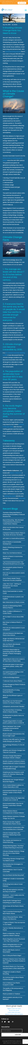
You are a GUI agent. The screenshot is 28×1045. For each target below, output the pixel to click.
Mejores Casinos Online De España (14, 1014)
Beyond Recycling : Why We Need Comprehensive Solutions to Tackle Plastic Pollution (13, 522)
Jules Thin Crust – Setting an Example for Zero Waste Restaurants (12, 586)
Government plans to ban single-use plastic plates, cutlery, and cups (13, 666)
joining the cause (10, 496)
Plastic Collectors (15, 473)
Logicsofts (22, 1043)
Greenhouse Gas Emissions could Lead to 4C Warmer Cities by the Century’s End (13, 774)
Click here (22, 498)
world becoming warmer (13, 51)
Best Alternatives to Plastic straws (13, 602)
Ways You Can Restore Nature (12, 553)
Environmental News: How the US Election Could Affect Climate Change (13, 805)
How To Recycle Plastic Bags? (12, 955)
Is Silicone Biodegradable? (11, 677)
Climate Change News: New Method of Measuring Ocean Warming (12, 835)
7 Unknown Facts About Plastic (12, 681)
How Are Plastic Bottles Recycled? (13, 875)
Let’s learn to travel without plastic (14, 538)
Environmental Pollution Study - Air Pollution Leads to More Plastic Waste (13, 792)
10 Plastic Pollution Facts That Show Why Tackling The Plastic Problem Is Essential (14, 961)
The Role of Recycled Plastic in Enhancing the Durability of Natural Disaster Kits (14, 514)
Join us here (22, 3)
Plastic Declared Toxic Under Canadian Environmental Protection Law (12, 728)
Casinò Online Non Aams (14, 1012)
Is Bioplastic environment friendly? (13, 706)
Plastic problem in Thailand (11, 994)
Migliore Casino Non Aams (14, 1008)
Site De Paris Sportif (14, 1010)
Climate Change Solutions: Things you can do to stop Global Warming (13, 853)
